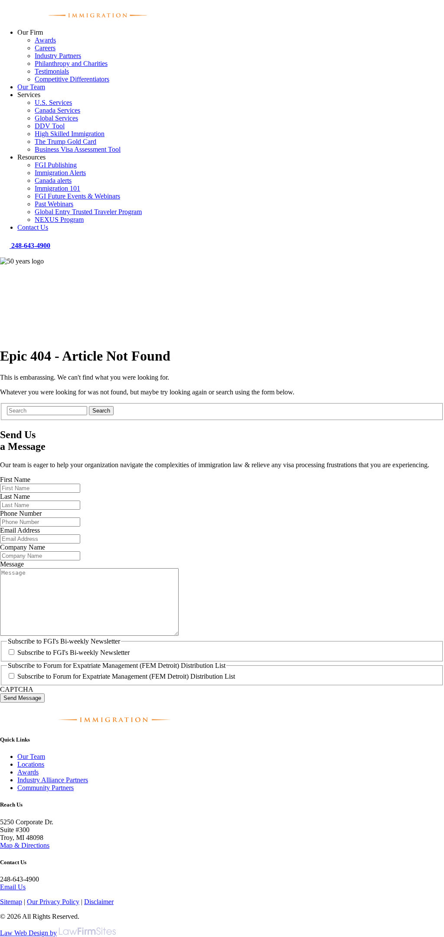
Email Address (20, 530)
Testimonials (52, 71)
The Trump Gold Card (65, 141)
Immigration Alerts (60, 172)
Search (101, 410)
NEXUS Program (59, 219)
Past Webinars (54, 204)
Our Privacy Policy (53, 901)
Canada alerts (53, 180)
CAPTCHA (16, 689)
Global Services (56, 118)
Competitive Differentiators (72, 79)
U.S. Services (53, 102)
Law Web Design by (28, 933)
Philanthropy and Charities (71, 63)
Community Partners (45, 787)
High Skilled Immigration (69, 133)
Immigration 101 (57, 188)
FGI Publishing (56, 165)
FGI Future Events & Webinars (77, 196)
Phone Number (21, 513)
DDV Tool (50, 126)
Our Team (31, 87)
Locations (30, 764)
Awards (45, 40)
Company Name (22, 547)
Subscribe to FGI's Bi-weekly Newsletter (73, 652)
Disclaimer (99, 901)
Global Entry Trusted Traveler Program (88, 211)
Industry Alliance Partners (52, 780)
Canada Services (57, 110)
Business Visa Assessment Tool (78, 149)
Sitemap (11, 901)
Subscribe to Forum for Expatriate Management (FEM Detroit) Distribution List (126, 676)
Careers (45, 48)
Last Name (15, 496)
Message (12, 564)
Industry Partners (58, 55)
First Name (15, 479)
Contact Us (32, 227)
